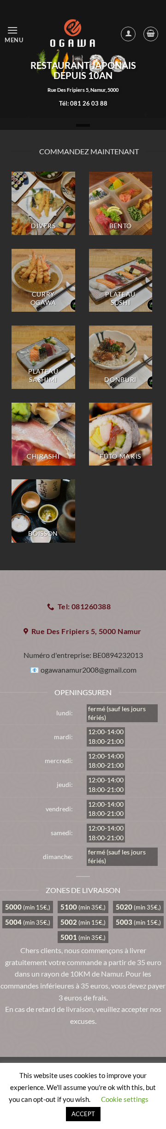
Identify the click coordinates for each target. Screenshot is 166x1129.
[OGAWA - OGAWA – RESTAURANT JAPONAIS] (73, 34)
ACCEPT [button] (83, 1114)
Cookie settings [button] (124, 1099)
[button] (16, 34)
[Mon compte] (128, 34)
